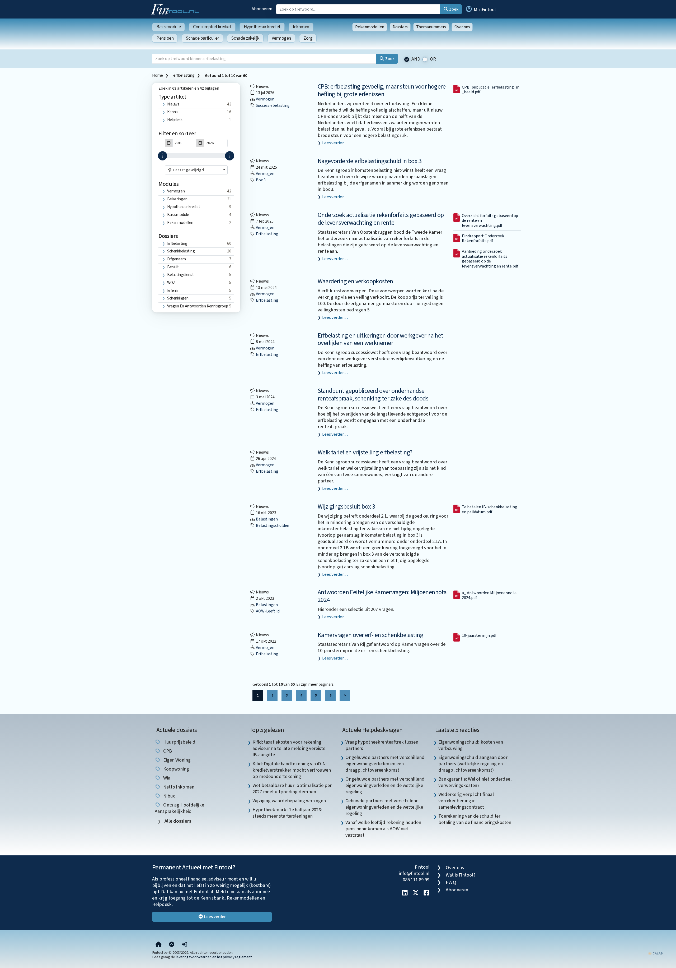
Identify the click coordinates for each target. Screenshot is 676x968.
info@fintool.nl (414, 873)
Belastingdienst (180, 275)
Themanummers (431, 27)
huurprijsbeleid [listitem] (178, 742)
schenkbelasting (181, 251)
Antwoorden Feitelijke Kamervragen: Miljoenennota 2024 (382, 596)
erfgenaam (176, 259)
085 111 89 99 (416, 879)
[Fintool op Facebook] (426, 893)
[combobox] (196, 169)
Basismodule (168, 27)
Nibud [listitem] (169, 795)
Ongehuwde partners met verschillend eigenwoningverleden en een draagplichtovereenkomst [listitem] (385, 763)
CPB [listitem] (167, 751)
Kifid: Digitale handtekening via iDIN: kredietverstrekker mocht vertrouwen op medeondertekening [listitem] (291, 770)
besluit (173, 267)
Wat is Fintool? (460, 875)
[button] (480, 9)
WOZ (171, 282)
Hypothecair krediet (262, 27)
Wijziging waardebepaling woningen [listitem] (289, 800)
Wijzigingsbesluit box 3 (346, 506)
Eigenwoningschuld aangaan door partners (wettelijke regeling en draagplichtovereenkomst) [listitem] (473, 763)
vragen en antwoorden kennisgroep (197, 306)
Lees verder (214, 917)
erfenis (173, 290)
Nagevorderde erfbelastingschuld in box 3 (369, 161)
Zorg (307, 38)
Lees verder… (335, 143)
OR (433, 59)
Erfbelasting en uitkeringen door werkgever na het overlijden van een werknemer (380, 339)
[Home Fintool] (176, 8)
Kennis (172, 112)
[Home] (158, 944)
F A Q (451, 882)
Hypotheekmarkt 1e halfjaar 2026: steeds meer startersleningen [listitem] (287, 812)
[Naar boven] (172, 944)
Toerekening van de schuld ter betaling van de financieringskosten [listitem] (474, 819)
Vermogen (281, 38)
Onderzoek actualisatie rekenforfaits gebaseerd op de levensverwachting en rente (381, 218)
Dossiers (400, 27)
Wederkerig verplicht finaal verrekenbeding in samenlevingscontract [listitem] (466, 800)
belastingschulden (272, 525)
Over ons (462, 27)
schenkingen (178, 298)
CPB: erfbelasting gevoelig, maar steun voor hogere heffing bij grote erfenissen (381, 90)
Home (157, 75)
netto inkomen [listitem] (178, 786)
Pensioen (164, 38)
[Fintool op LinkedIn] (405, 893)
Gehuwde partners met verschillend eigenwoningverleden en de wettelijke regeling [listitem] (384, 807)
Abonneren (262, 9)
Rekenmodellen (369, 27)
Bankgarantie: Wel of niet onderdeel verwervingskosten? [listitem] (474, 782)
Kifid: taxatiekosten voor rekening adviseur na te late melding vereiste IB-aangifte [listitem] (288, 748)
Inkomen (301, 27)
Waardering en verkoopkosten (355, 281)
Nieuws (173, 104)
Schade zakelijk (245, 38)
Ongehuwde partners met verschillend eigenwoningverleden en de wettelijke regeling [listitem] (385, 785)
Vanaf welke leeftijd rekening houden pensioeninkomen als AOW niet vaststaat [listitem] (383, 828)
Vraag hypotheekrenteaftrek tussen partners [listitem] (381, 745)
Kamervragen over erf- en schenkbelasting (370, 635)
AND (415, 59)
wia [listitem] (166, 778)
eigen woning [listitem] (176, 760)
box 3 (260, 180)
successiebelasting (272, 105)
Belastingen (177, 199)
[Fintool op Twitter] (415, 893)
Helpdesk (174, 120)
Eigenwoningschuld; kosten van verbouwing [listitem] (470, 745)
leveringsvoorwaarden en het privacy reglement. (214, 957)
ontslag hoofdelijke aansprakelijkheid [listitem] (179, 808)
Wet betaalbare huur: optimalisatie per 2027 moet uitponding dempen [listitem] (292, 788)
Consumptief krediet (212, 27)
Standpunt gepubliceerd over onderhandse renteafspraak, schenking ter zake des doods (373, 394)
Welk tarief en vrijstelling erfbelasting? (365, 452)
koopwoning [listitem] (175, 769)
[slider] (162, 155)
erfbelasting (183, 75)
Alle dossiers (177, 821)
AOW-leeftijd (267, 611)
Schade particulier (202, 38)
